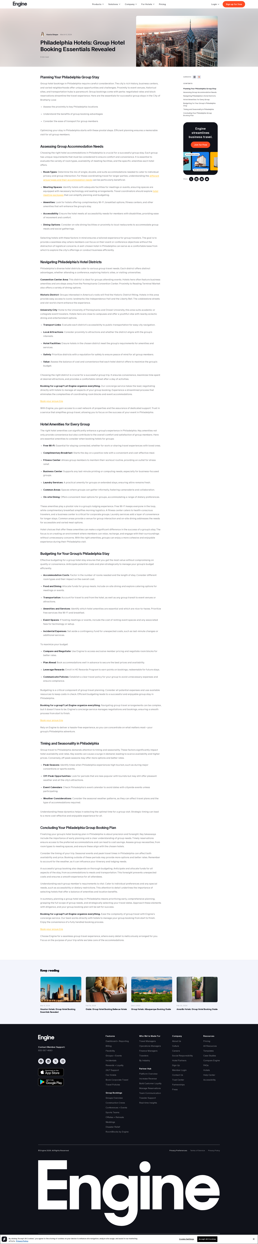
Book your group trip (51, 401)
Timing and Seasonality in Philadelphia (198, 109)
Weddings (110, 1122)
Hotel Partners (179, 1060)
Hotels (206, 1070)
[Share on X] (191, 179)
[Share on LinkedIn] (196, 179)
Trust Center (178, 1080)
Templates (208, 1051)
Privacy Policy (214, 1150)
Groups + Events (114, 1055)
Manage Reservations (150, 1088)
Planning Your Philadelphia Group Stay (199, 89)
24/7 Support (112, 1070)
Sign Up (176, 1065)
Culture (175, 1046)
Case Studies (209, 1055)
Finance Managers (148, 1051)
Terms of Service (197, 1150)
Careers (176, 1051)
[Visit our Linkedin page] (48, 1061)
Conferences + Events (116, 1107)
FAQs (206, 1065)
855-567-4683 (45, 1050)
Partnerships (178, 1084)
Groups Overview (114, 1098)
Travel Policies (113, 1084)
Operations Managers (150, 1046)
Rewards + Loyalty (114, 1065)
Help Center (209, 1075)
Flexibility (110, 1051)
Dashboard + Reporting (117, 1041)
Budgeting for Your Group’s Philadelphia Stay (199, 104)
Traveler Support (147, 1098)
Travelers (143, 1055)
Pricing (162, 4)
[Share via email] (207, 179)
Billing (109, 1046)
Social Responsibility (182, 1055)
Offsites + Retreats (115, 1117)
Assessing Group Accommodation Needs (200, 92)
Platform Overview (148, 1073)
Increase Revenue (148, 1078)
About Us (176, 1041)
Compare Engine (211, 1060)
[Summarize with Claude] (199, 77)
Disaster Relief (113, 1127)
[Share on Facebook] (202, 179)
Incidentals (111, 1060)
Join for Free (200, 144)
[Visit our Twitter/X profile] (55, 1061)
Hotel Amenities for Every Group (196, 100)
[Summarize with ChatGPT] (194, 77)
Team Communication (150, 1093)
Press (175, 1089)
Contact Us (177, 1075)
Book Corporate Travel (117, 1080)
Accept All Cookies (207, 1239)
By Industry (144, 1060)
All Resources (210, 1046)
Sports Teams (112, 1112)
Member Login (179, 1070)
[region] (129, 1239)
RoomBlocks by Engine (117, 1131)
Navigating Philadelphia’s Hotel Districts (199, 96)
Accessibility (209, 1080)
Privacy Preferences (178, 1150)
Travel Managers (147, 1041)
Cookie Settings (186, 1239)
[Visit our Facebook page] (41, 1061)
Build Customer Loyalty (150, 1083)
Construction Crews (115, 1102)
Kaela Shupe (52, 34)
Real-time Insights (148, 1102)
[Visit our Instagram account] (63, 1061)
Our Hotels (111, 1075)
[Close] (254, 1239)
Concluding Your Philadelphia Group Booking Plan (197, 114)
